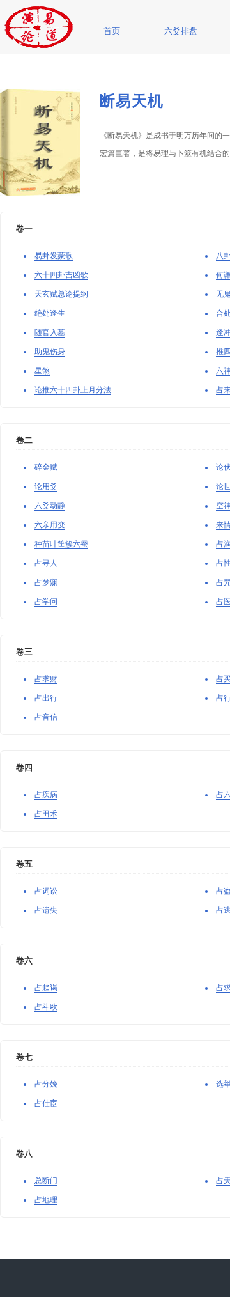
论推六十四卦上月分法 (72, 389)
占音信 (45, 717)
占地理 (45, 1199)
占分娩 (45, 1084)
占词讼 (45, 891)
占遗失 (45, 910)
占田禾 (45, 813)
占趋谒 (45, 987)
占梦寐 (45, 582)
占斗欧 (45, 1006)
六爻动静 (49, 505)
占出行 (45, 698)
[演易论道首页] (38, 12)
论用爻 (45, 486)
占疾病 (45, 794)
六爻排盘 (180, 31)
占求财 (45, 678)
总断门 (45, 1180)
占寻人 (45, 563)
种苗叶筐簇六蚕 (61, 544)
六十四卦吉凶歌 (61, 274)
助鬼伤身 (49, 351)
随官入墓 (49, 332)
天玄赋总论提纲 (61, 294)
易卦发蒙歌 (53, 255)
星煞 (42, 370)
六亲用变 (49, 524)
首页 (111, 31)
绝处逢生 (49, 313)
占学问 (45, 601)
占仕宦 (45, 1103)
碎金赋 (45, 467)
